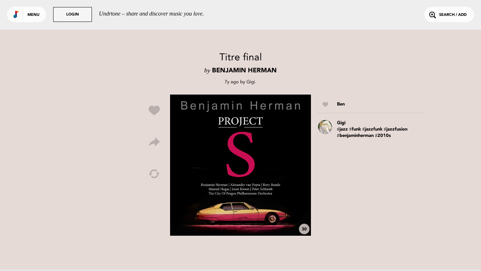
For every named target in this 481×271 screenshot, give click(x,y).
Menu (33, 15)
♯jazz (342, 129)
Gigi (250, 81)
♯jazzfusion (395, 129)
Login (72, 15)
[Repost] (154, 174)
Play (240, 165)
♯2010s (383, 135)
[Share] (154, 142)
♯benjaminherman (355, 135)
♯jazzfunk (372, 129)
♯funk (355, 129)
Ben (341, 104)
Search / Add (453, 15)
